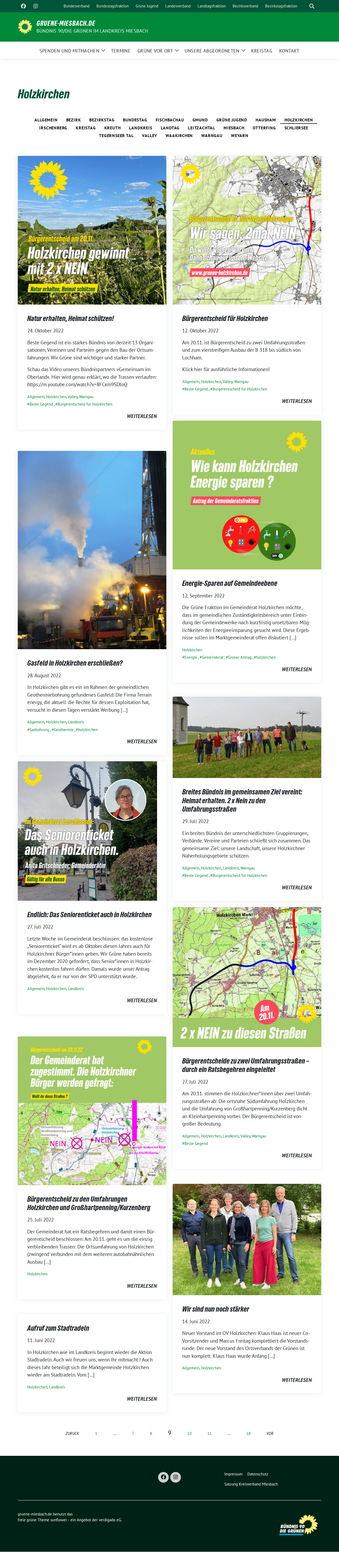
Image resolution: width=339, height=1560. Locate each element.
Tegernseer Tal (116, 135)
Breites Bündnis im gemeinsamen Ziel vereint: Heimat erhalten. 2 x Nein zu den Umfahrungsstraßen (242, 800)
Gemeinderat (213, 657)
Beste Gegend (41, 404)
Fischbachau (170, 119)
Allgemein (45, 119)
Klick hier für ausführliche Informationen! (226, 369)
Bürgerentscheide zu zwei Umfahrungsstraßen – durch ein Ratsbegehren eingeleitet (245, 1065)
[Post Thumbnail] (92, 229)
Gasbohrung (39, 729)
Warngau (211, 135)
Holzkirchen (298, 119)
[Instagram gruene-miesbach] (35, 6)
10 (189, 1433)
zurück (72, 1433)
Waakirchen (179, 135)
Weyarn (239, 135)
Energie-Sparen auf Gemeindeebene (229, 583)
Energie (190, 657)
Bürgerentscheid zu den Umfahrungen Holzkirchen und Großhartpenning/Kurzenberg (88, 1203)
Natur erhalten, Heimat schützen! (70, 318)
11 (209, 1433)
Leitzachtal (201, 127)
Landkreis (140, 127)
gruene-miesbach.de (66, 23)
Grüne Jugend (231, 119)
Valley (149, 135)
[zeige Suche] (312, 6)
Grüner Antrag (240, 657)
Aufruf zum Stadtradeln (58, 1328)
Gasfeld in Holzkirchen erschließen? (75, 663)
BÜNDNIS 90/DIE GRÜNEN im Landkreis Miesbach (92, 31)
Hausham (266, 119)
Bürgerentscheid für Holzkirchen (84, 404)
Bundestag (135, 119)
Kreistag (86, 127)
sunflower (58, 1519)
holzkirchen (266, 657)
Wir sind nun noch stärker (215, 1309)
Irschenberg (53, 127)
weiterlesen (142, 416)
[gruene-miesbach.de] (25, 26)
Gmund (200, 119)
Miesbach (234, 127)
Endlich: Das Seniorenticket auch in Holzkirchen (89, 914)
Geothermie (64, 729)
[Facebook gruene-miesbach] (23, 6)
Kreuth (112, 127)
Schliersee (296, 127)
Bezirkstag (101, 119)
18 (248, 1433)
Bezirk (73, 119)
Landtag (170, 127)
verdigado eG (110, 1519)
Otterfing (264, 127)
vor (270, 1433)
